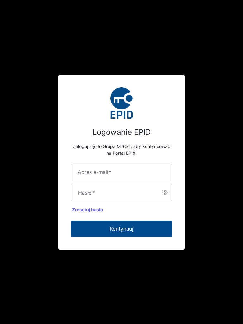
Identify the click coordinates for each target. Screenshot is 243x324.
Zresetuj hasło (87, 209)
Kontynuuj (121, 229)
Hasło (86, 193)
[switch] (165, 192)
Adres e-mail (94, 172)
